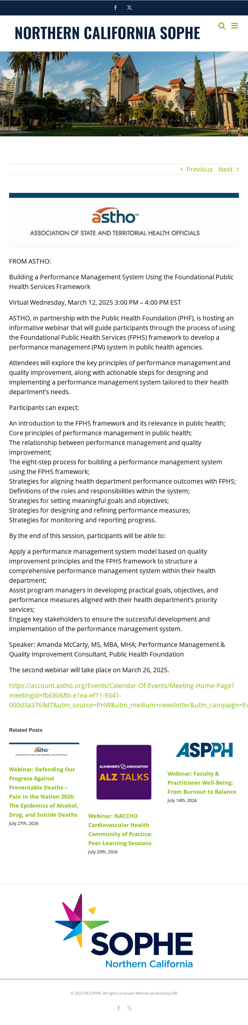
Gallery (53, 751)
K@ (174, 993)
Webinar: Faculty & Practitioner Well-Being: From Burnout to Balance (193, 753)
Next (226, 169)
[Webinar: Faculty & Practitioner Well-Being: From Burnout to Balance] (203, 753)
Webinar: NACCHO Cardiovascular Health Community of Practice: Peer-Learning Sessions (114, 774)
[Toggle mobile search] (221, 25)
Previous (200, 169)
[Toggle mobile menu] (235, 25)
